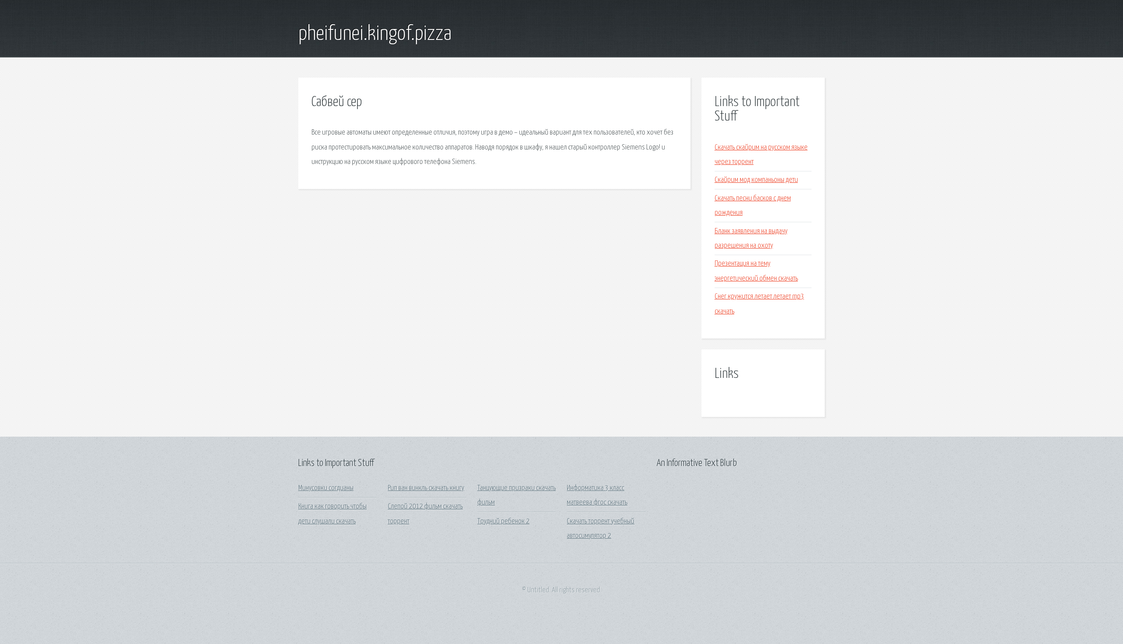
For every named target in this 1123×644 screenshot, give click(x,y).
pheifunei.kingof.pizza (375, 34)
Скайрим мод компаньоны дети (756, 180)
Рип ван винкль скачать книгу (426, 488)
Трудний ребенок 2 (503, 521)
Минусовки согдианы (326, 488)
